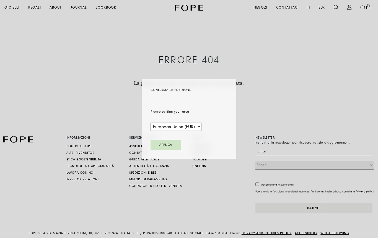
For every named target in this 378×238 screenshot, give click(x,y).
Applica (165, 145)
